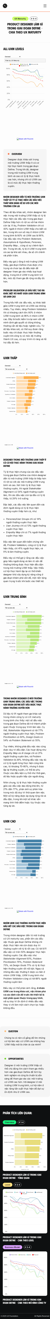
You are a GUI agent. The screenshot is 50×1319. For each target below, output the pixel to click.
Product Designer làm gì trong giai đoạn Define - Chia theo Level (22, 1239)
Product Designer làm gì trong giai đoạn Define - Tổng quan (22, 1176)
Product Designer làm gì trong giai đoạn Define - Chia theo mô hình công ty (24, 1301)
